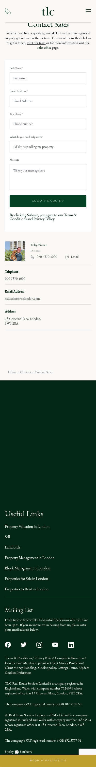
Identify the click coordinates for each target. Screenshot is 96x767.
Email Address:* (19, 91)
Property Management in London (29, 557)
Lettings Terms (67, 667)
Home (12, 372)
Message (14, 159)
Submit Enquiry (48, 201)
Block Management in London (27, 568)
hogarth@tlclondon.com (65, 475)
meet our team (36, 43)
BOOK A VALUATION (48, 760)
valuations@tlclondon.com (22, 298)
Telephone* (16, 113)
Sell (7, 536)
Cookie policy (46, 667)
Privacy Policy (43, 658)
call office (25, 434)
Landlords (12, 547)
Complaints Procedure (69, 658)
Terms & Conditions (18, 658)
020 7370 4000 (47, 257)
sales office (44, 47)
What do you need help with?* (26, 136)
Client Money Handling (20, 667)
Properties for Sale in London (26, 578)
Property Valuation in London (27, 526)
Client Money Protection (66, 663)
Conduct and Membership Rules (26, 663)
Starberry (25, 751)
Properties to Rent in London (26, 589)
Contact (25, 372)
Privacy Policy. (44, 218)
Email (75, 257)
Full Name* (16, 68)
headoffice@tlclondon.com (66, 415)
